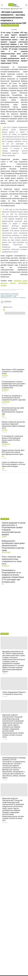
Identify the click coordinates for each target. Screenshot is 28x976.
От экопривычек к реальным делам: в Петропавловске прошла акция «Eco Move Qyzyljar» (12, 439)
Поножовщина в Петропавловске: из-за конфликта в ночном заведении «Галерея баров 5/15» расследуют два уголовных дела (13, 576)
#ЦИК (14, 296)
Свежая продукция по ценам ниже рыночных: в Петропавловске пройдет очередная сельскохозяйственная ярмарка (13, 529)
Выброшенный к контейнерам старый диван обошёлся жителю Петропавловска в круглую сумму (13, 545)
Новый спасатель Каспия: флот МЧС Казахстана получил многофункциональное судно (13, 452)
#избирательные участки (6, 297)
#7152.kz (16, 295)
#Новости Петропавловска (7, 295)
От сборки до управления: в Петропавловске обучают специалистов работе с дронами (13, 398)
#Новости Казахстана (6, 293)
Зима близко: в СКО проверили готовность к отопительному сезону (13, 372)
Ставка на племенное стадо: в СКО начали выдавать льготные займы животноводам (13, 464)
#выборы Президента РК (6, 296)
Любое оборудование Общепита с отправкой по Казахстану (14, 693)
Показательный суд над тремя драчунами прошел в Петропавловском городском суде (13, 411)
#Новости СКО (15, 293)
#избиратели (23, 297)
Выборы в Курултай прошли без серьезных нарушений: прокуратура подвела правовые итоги (13, 425)
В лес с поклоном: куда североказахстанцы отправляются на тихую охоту (11, 560)
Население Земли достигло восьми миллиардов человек (14, 283)
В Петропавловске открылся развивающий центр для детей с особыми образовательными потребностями (14, 385)
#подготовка (16, 297)
